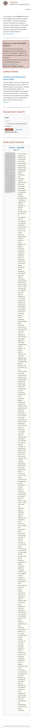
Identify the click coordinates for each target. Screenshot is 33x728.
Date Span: (8, 126)
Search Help (18, 129)
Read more (6, 102)
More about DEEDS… (9, 34)
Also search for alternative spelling (17, 123)
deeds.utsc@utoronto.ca (12, 64)
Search (9, 129)
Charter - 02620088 (16, 147)
